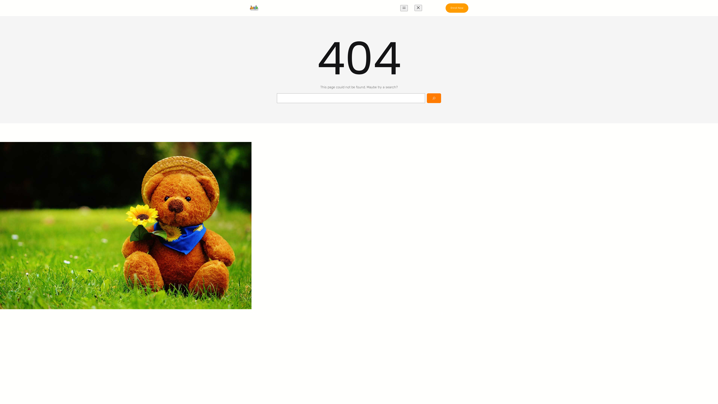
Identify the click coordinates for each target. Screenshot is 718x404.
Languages (322, 340)
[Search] (434, 98)
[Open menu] (404, 8)
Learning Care (324, 332)
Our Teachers (380, 332)
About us (377, 326)
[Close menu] (418, 8)
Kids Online (322, 347)
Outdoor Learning (327, 326)
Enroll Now (457, 8)
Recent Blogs (380, 340)
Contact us (378, 347)
